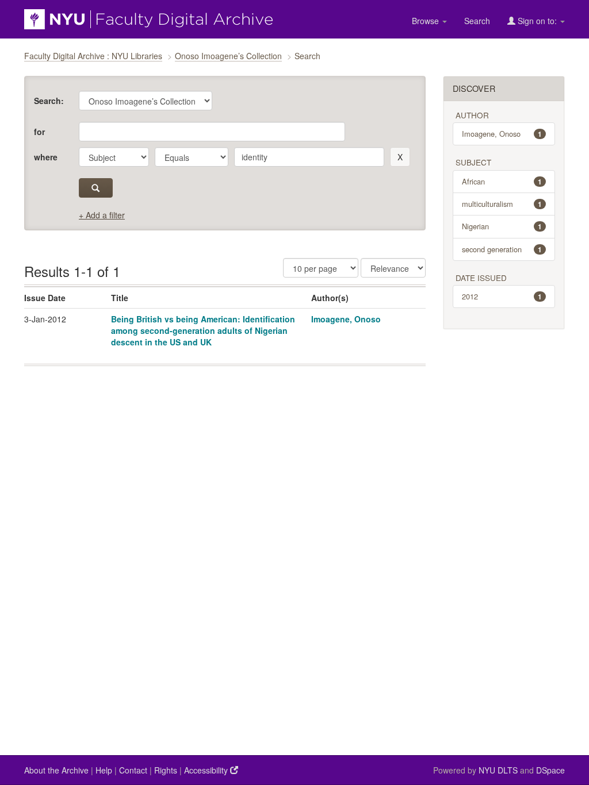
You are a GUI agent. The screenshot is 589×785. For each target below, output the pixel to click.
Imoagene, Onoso (346, 319)
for (39, 131)
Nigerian (502, 226)
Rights (165, 770)
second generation (502, 249)
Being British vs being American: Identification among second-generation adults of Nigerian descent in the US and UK (203, 330)
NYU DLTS (498, 770)
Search (477, 20)
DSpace (550, 770)
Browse (426, 20)
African (502, 181)
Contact (133, 770)
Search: (49, 100)
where (46, 157)
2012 (502, 296)
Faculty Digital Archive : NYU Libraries (93, 55)
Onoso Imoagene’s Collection (228, 55)
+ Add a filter (102, 215)
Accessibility (207, 770)
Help (103, 770)
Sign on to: (537, 20)
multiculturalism (502, 203)
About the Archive (56, 770)
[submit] (96, 188)
